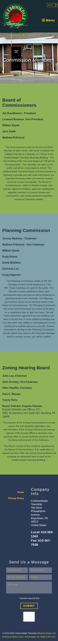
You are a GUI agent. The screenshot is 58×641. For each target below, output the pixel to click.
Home (6, 54)
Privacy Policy (16, 498)
